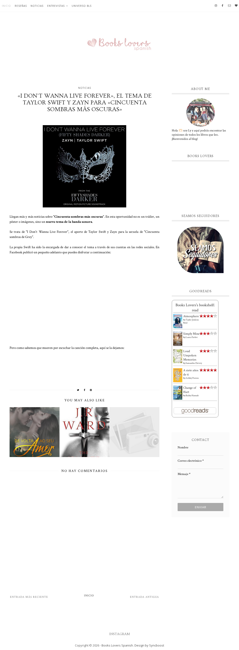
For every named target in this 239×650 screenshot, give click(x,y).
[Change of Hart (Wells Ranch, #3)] (177, 393)
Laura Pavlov (192, 337)
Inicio (6, 5)
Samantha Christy (194, 363)
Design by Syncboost (149, 645)
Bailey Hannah (192, 395)
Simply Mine (191, 334)
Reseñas (21, 5)
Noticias (37, 5)
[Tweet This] (78, 390)
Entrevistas (56, 5)
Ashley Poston (192, 378)
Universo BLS (81, 5)
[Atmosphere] (177, 321)
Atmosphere (191, 316)
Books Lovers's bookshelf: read (195, 308)
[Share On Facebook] (84, 390)
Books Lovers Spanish (117, 645)
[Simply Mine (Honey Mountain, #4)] (177, 339)
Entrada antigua (144, 597)
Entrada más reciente (29, 597)
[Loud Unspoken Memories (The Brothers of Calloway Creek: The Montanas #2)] (177, 356)
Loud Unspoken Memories (189, 355)
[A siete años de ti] (177, 375)
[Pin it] (91, 390)
